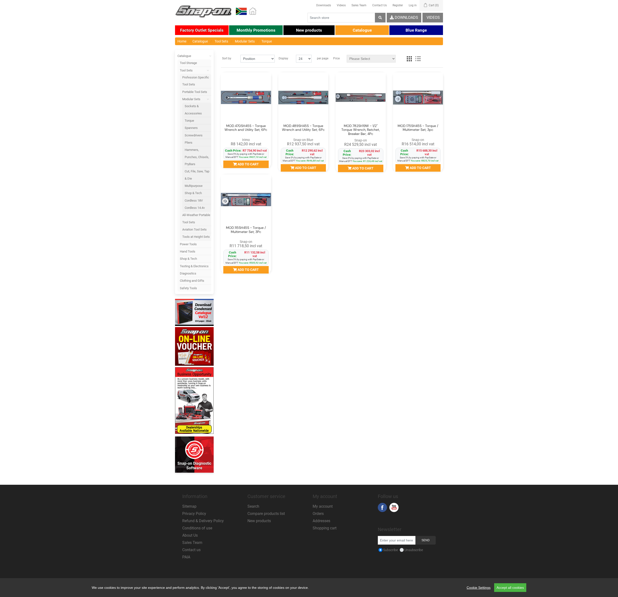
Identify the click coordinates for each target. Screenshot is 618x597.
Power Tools (188, 244)
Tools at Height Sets (196, 237)
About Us (190, 535)
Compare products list (266, 513)
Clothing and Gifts (192, 280)
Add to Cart (248, 164)
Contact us (191, 550)
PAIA (186, 557)
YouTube (394, 507)
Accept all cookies (510, 588)
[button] (201, 30)
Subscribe (390, 550)
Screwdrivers (194, 135)
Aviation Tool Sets (194, 229)
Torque (189, 120)
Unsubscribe (413, 550)
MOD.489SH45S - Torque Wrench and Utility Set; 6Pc (303, 128)
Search (253, 506)
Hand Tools (187, 251)
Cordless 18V (194, 200)
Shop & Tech (193, 193)
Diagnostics (188, 273)
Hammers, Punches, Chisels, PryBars (197, 157)
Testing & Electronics (194, 266)
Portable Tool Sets (194, 92)
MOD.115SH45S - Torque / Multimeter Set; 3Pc (246, 230)
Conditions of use (197, 528)
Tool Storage (188, 63)
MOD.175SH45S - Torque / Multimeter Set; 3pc (418, 128)
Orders (318, 513)
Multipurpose (194, 186)
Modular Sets (191, 99)
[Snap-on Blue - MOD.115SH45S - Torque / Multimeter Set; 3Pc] (246, 200)
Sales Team (358, 5)
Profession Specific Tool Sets (195, 81)
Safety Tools (188, 288)
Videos (341, 5)
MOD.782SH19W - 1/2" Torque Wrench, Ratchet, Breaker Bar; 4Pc (360, 130)
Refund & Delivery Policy (203, 521)
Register (398, 5)
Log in (413, 5)
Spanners (191, 128)
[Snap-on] (361, 97)
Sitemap (189, 506)
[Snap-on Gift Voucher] (194, 346)
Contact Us (379, 5)
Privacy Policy (194, 513)
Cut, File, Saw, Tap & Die (197, 174)
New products (259, 521)
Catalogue (184, 56)
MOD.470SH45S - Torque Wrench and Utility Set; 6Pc (246, 128)
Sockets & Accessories (193, 109)
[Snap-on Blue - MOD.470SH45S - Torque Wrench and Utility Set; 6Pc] (246, 97)
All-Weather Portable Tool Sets (196, 218)
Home (181, 41)
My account (323, 506)
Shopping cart (325, 528)
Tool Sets (186, 70)
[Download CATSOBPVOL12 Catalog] (194, 313)
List (418, 59)
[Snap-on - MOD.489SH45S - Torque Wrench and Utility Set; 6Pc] (303, 97)
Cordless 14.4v (195, 208)
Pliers (188, 142)
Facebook (382, 507)
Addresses (321, 521)
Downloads (323, 5)
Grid (409, 59)
